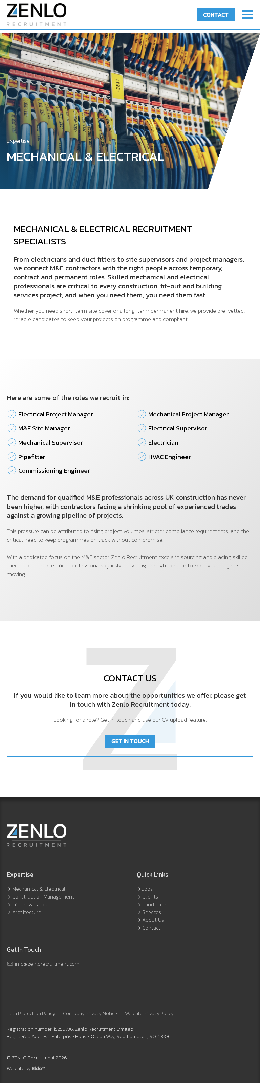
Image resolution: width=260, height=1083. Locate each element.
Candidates (155, 904)
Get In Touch (130, 741)
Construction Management (43, 897)
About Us (153, 920)
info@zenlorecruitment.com (46, 964)
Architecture (26, 912)
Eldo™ (38, 1068)
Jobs (147, 889)
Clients (150, 897)
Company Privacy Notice (90, 1013)
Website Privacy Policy (149, 1013)
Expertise (18, 140)
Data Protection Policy (31, 1013)
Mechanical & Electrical (38, 889)
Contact (216, 14)
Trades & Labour (31, 904)
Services (151, 912)
